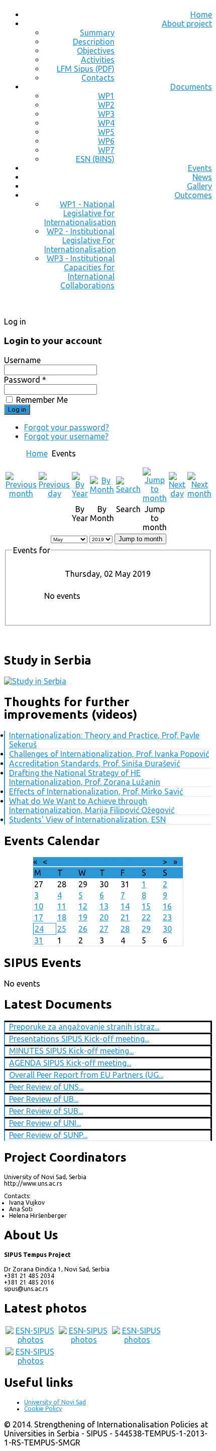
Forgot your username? (66, 436)
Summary (97, 32)
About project (187, 23)
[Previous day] (54, 493)
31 (38, 940)
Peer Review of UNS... (46, 1086)
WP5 (106, 131)
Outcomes (193, 195)
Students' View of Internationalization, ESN (87, 819)
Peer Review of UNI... (45, 1122)
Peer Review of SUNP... (48, 1135)
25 (61, 928)
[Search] (128, 489)
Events (200, 168)
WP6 (106, 140)
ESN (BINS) (95, 159)
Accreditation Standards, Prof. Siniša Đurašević (94, 763)
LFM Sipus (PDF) (86, 68)
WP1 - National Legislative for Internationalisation (80, 213)
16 (167, 906)
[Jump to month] (155, 498)
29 (146, 928)
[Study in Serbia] (35, 681)
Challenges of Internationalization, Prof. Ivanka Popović (109, 753)
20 (104, 917)
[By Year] (80, 493)
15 (146, 906)
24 (39, 928)
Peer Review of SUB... (46, 1110)
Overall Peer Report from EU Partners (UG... (86, 1074)
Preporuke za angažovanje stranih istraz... (84, 1026)
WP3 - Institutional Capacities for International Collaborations (81, 272)
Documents (191, 86)
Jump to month (140, 539)
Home (201, 14)
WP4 (106, 122)
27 (104, 928)
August (98, 861)
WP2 (106, 104)
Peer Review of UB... (43, 1098)
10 (38, 906)
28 (125, 928)
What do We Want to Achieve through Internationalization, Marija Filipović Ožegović (91, 805)
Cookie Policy (43, 1408)
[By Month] (102, 489)
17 (38, 917)
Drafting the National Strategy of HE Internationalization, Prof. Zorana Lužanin (84, 777)
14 (125, 906)
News (202, 177)
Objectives (96, 50)
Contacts (98, 77)
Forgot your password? (66, 427)
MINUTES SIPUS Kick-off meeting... (71, 1050)
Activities (98, 59)
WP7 (106, 149)
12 (82, 906)
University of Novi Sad (55, 1402)
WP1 (106, 95)
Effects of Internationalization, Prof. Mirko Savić (96, 791)
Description (94, 41)
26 (82, 928)
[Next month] (199, 493)
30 (167, 928)
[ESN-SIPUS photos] (31, 1339)
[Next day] (177, 493)
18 (61, 917)
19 (82, 917)
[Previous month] (21, 493)
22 (146, 917)
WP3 (106, 113)
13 (104, 906)
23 (167, 917)
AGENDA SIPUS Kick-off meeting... (70, 1062)
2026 (122, 861)
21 (125, 917)
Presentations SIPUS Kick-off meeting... (79, 1038)
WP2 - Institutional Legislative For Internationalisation (80, 240)
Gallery (199, 186)
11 (61, 906)
